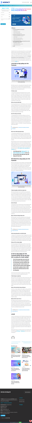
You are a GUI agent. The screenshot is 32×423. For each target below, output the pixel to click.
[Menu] (30, 2)
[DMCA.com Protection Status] (3, 415)
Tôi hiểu (20, 422)
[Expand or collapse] (30, 28)
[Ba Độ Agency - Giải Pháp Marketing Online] (5, 2)
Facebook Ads (10, 5)
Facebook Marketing (6, 5)
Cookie (13, 422)
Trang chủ (1, 5)
